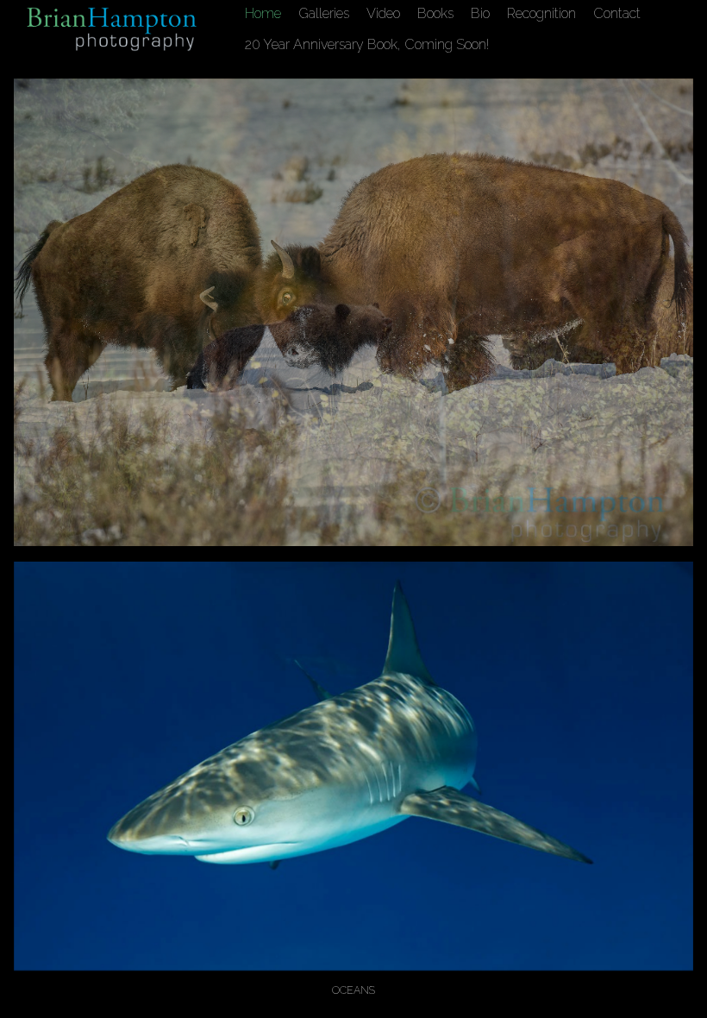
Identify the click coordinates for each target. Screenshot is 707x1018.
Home (263, 13)
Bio (480, 13)
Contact (617, 13)
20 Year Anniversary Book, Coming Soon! (367, 44)
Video (383, 13)
